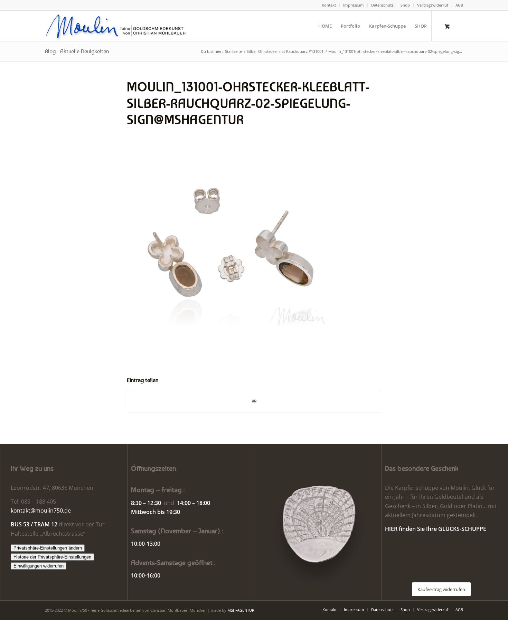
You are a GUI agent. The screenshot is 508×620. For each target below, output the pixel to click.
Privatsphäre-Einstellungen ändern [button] (47, 548)
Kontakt (329, 5)
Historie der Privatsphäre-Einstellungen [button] (52, 557)
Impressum (353, 5)
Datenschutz (382, 5)
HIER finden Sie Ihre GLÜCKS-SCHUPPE (435, 529)
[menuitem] (329, 5)
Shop (405, 5)
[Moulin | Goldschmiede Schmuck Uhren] (117, 26)
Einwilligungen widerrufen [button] (38, 566)
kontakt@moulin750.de (41, 510)
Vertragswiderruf (432, 5)
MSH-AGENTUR (240, 610)
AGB (459, 5)
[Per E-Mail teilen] (254, 401)
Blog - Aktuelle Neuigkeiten (77, 51)
